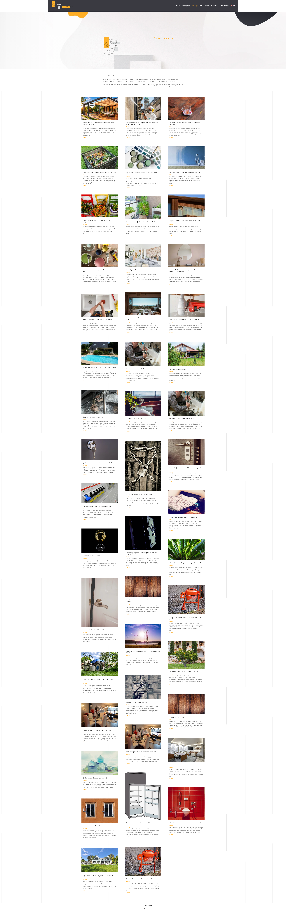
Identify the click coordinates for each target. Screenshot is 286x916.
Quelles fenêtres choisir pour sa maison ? (95, 778)
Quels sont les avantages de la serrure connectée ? (97, 463)
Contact (226, 6)
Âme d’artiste (214, 6)
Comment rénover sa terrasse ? (178, 369)
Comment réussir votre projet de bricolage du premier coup (98, 270)
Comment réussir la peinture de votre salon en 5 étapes (185, 172)
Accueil (178, 6)
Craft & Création (204, 6)
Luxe (221, 6)
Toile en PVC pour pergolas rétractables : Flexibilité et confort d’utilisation (98, 123)
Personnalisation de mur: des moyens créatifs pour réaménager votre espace (184, 270)
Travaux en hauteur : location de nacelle (137, 702)
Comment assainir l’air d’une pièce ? (136, 418)
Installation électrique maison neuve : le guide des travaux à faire (143, 652)
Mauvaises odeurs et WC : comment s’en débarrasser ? (185, 823)
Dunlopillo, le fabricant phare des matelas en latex (183, 517)
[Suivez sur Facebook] (144, 908)
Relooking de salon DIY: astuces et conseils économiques (142, 270)
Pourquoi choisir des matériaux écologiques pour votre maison (185, 221)
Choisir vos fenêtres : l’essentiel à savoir (94, 826)
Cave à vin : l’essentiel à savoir (91, 556)
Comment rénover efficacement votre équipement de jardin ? (98, 680)
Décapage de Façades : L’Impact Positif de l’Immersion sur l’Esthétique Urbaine (142, 123)
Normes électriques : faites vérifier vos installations (97, 506)
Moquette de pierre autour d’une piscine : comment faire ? (99, 367)
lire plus (85, 137)
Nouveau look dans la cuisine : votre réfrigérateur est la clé (142, 824)
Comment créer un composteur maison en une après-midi (99, 172)
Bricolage (195, 6)
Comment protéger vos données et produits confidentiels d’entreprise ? (142, 553)
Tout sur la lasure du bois (176, 717)
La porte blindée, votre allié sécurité (93, 630)
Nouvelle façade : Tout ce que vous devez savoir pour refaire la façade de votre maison (98, 876)
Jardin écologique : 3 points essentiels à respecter (183, 671)
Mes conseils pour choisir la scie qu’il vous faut (139, 879)
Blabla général (186, 6)
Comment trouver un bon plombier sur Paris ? (182, 419)
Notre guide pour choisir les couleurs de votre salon (141, 752)
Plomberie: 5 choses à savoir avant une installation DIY (185, 319)
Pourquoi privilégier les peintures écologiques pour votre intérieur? (142, 173)
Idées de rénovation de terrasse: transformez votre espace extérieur (142, 319)
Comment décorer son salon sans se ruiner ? (182, 765)
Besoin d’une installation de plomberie (137, 369)
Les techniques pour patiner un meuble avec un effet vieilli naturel (184, 123)
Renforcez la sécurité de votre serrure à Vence (139, 494)
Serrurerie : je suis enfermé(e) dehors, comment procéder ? (186, 469)
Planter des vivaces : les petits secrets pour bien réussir (185, 563)
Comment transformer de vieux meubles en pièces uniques (97, 221)
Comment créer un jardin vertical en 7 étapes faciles (141, 222)
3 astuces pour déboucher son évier (93, 417)
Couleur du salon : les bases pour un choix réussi (97, 730)
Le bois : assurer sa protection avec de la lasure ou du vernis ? (141, 601)
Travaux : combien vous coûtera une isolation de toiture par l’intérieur (185, 618)
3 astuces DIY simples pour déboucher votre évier (97, 319)
